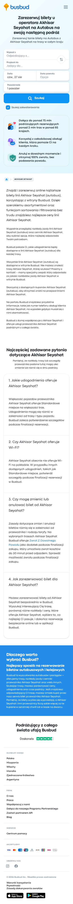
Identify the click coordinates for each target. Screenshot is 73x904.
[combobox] (37, 54)
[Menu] (66, 7)
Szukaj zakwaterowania (25, 107)
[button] (61, 59)
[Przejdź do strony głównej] (16, 7)
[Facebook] (17, 866)
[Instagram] (8, 866)
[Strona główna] (6, 179)
